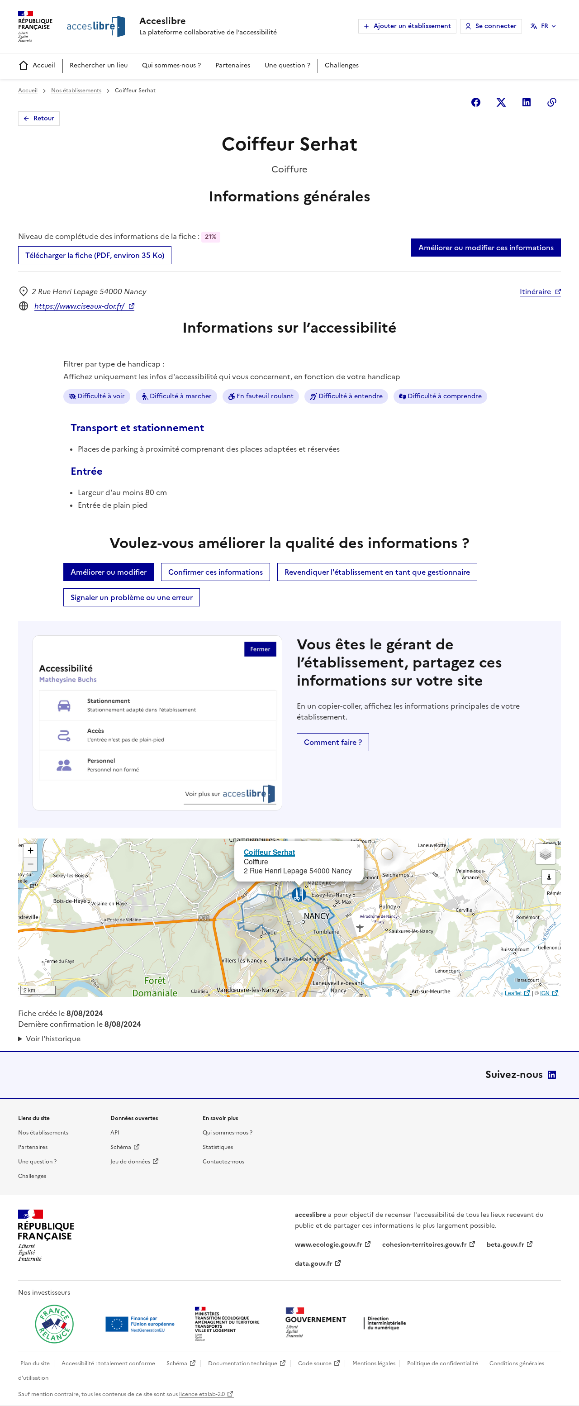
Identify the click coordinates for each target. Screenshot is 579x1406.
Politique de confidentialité (442, 1363)
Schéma (120, 1147)
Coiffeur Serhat (269, 852)
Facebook (476, 102)
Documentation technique (242, 1363)
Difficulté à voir (101, 396)
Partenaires (232, 65)
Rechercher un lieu (99, 65)
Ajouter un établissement (412, 26)
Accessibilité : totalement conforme (108, 1363)
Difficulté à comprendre (445, 396)
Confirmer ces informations (215, 572)
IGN (545, 992)
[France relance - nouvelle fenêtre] (54, 1324)
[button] (358, 846)
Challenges (342, 65)
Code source (315, 1363)
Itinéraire (535, 291)
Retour (43, 118)
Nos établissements (76, 90)
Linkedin (526, 102)
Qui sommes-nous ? (171, 65)
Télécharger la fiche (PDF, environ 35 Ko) (94, 255)
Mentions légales (373, 1363)
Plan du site (35, 1363)
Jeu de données (130, 1162)
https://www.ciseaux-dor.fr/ (79, 305)
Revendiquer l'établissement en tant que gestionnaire (377, 572)
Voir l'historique (53, 1038)
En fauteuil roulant (265, 396)
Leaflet (513, 992)
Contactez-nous (223, 1162)
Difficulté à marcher (181, 396)
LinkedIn (552, 1075)
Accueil (44, 65)
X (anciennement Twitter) (501, 102)
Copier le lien (552, 102)
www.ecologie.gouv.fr (328, 1244)
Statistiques (218, 1147)
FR (544, 26)
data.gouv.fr (313, 1263)
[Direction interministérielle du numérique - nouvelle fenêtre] (348, 1323)
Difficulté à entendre (350, 396)
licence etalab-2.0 (202, 1394)
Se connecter (496, 26)
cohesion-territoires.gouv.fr (424, 1244)
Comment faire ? (333, 742)
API (114, 1133)
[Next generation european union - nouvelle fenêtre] (141, 1324)
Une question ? (287, 65)
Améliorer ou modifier (109, 572)
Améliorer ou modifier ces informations (486, 247)
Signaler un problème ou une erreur (132, 597)
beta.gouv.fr (505, 1244)
